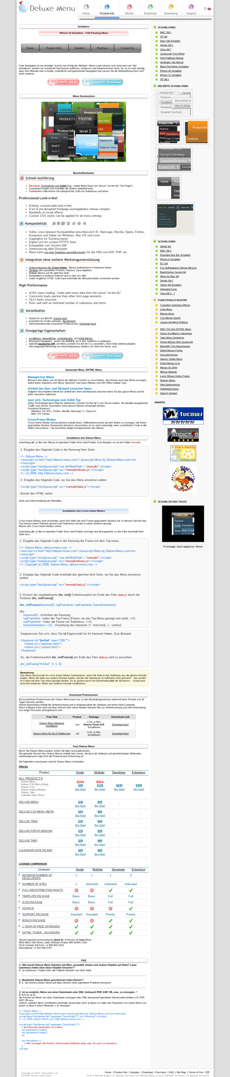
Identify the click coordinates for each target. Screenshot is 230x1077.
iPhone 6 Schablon (170, 259)
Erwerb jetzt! (60, 318)
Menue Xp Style (168, 367)
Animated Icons (168, 289)
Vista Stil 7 (165, 49)
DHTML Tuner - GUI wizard (41, 932)
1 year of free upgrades (41, 926)
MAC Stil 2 (165, 250)
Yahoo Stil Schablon (170, 285)
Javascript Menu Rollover (174, 322)
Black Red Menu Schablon (174, 66)
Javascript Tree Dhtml (172, 53)
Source (28, 908)
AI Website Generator (124, 1075)
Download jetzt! (88, 323)
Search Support (168, 393)
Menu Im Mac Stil (169, 276)
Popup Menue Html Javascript (176, 342)
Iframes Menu (167, 380)
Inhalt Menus (86, 338)
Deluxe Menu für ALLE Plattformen (52, 733)
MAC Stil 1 (165, 32)
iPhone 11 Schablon (170, 75)
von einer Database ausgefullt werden (64, 252)
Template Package (36, 896)
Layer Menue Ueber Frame (175, 376)
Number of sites (34, 884)
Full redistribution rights (42, 890)
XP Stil (163, 36)
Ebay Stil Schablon (170, 41)
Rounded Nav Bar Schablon (175, 255)
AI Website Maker (146, 1075)
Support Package (35, 914)
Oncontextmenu (169, 354)
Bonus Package (33, 920)
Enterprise (138, 772)
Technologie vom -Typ (56, 185)
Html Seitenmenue (170, 384)
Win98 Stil (165, 246)
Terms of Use (196, 1072)
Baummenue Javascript (173, 272)
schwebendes (65, 338)
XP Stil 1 (164, 79)
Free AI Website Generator (171, 1075)
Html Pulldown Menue (172, 58)
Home (108, 1072)
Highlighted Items (169, 389)
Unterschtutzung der (48, 267)
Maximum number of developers (37, 877)
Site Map (181, 1072)
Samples (134, 1072)
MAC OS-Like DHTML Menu (175, 329)
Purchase (161, 1072)
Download (147, 1072)
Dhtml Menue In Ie (170, 363)
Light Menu (166, 309)
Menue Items (167, 313)
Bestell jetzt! (69, 321)
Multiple (99, 772)
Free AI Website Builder (99, 1075)
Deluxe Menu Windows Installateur (51, 724)
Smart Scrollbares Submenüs (176, 333)
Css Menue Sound (170, 318)
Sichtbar (34, 270)
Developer (118, 772)
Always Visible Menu (171, 359)
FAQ (171, 1072)
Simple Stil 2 (166, 280)
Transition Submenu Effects (175, 305)
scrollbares (35, 338)
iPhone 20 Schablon (171, 70)
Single (80, 772)
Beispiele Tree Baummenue (175, 346)
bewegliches (49, 338)
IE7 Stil (164, 263)
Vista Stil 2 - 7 (167, 293)
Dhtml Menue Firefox (171, 350)
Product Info (120, 1072)
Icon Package (32, 902)
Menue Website (168, 371)
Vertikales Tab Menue (172, 62)
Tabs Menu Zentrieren (172, 337)
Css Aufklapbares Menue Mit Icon (178, 267)
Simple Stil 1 (166, 45)
